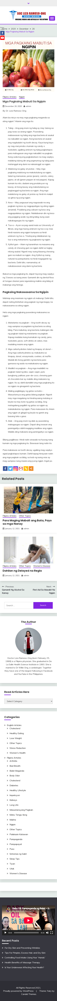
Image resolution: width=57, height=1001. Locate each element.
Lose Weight (16, 738)
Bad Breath (15, 766)
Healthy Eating (17, 733)
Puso (12, 849)
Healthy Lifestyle (18, 790)
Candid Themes (28, 994)
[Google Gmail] (20, 468)
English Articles (14, 725)
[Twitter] (10, 468)
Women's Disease (41, 566)
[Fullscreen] (51, 932)
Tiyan (12, 863)
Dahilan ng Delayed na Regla (22, 571)
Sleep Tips (14, 858)
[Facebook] (5, 468)
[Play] (5, 932)
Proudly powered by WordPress (18, 991)
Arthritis (13, 761)
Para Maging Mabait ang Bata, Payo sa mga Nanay (27, 522)
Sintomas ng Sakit (18, 854)
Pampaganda (16, 839)
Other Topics (25, 516)
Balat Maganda (17, 770)
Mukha (13, 819)
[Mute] (47, 932)
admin (28, 106)
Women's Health (18, 752)
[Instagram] (15, 468)
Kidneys (13, 800)
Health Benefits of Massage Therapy (22, 962)
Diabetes (14, 785)
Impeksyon (15, 795)
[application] (28, 920)
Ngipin (22, 97)
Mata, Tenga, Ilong (18, 814)
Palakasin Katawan (19, 834)
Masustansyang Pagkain (21, 810)
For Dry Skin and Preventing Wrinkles (22, 947)
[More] (31, 468)
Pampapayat (16, 844)
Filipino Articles (9, 97)
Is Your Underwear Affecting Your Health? (24, 967)
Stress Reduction (18, 748)
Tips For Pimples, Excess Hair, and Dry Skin (25, 952)
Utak (12, 868)
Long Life (14, 805)
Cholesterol (15, 728)
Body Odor (15, 775)
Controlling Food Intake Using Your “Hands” (25, 957)
